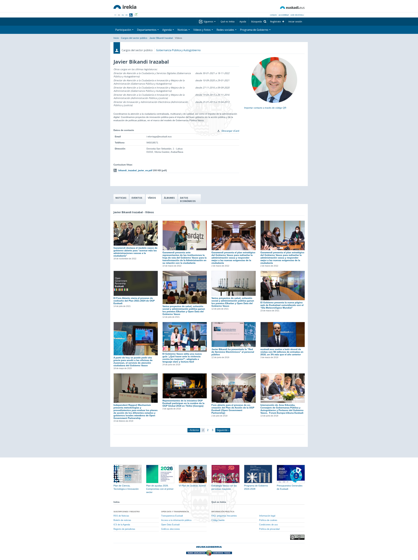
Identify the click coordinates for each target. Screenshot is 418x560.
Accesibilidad (284, 15)
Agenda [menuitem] (167, 30)
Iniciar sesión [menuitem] (295, 21)
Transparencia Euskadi (172, 516)
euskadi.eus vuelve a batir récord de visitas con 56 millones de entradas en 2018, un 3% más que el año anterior (281, 352)
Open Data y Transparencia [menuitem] (175, 512)
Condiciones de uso (268, 525)
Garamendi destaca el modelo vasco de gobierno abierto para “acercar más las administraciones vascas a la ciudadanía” (135, 252)
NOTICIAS (120, 197)
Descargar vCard (230, 130)
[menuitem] (258, 21)
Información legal (267, 516)
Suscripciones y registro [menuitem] (126, 512)
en (127, 15)
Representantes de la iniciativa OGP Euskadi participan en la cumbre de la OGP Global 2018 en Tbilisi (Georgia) (183, 403)
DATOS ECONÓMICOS (188, 199)
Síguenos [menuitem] (209, 21)
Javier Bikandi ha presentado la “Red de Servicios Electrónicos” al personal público (232, 352)
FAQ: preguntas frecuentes (224, 516)
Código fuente (218, 520)
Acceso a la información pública (176, 520)
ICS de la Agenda (121, 525)
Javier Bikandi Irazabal (161, 38)
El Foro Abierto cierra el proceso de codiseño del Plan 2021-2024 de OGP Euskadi (134, 301)
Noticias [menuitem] (182, 30)
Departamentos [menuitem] (147, 30)
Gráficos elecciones (170, 529)
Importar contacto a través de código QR (265, 107)
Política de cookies (268, 520)
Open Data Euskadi (170, 525)
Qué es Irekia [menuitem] (227, 21)
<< (115, 15)
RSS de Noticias (121, 516)
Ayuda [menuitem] (243, 21)
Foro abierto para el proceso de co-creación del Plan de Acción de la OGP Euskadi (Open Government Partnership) (232, 409)
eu (123, 15)
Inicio (116, 38)
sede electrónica (297, 15)
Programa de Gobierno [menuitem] (254, 30)
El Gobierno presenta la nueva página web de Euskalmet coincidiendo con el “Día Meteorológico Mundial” (282, 305)
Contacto (273, 15)
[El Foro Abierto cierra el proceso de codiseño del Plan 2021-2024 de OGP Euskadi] (135, 283)
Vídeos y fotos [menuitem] (202, 30)
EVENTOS (137, 197)
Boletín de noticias (122, 520)
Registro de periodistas (124, 529)
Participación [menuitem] (123, 30)
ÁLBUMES (169, 197)
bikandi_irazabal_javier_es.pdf (135, 170)
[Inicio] (124, 7)
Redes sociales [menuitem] (226, 30)
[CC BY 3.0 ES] (297, 537)
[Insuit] (131, 15)
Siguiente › (223, 430)
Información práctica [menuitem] (222, 512)
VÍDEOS (152, 197)
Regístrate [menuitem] (275, 21)
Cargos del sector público (134, 38)
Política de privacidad (269, 529)
